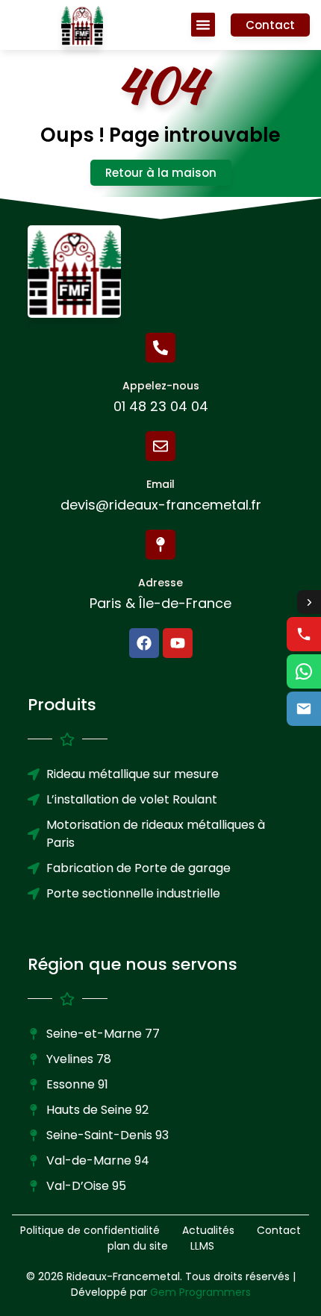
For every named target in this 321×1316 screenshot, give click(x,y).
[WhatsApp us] (304, 671)
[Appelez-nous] (160, 348)
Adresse (160, 582)
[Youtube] (178, 643)
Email (160, 484)
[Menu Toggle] (203, 25)
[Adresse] (160, 545)
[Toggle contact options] (309, 602)
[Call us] (304, 634)
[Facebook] (144, 643)
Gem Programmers (200, 1292)
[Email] (160, 446)
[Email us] (304, 709)
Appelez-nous (160, 385)
